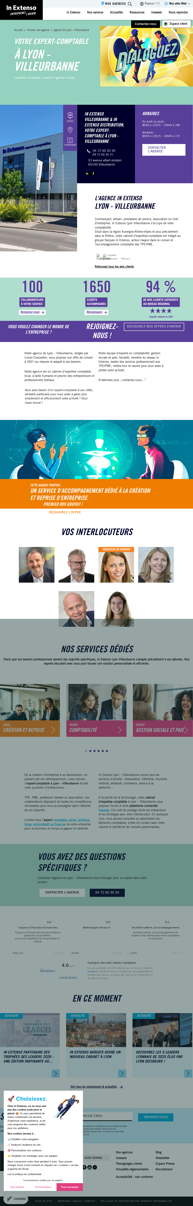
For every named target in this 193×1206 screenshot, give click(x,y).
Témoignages (94, 312)
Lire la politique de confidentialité (24, 1174)
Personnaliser (43, 1186)
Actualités (116, 12)
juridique (83, 820)
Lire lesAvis (68, 977)
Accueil (18, 30)
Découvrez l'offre (65, 512)
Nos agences (115, 3)
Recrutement (164, 1169)
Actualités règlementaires (132, 1169)
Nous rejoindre (178, 12)
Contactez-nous (145, 24)
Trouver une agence (38, 30)
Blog (159, 1152)
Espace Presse (165, 1163)
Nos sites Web (178, 3)
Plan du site (43, 1201)
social (72, 820)
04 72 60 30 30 (104, 150)
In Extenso (73, 12)
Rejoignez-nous (29, 312)
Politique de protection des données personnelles (136, 1201)
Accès (70, 121)
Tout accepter (70, 1186)
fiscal (28, 824)
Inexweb (156, 12)
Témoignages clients (129, 1163)
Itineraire (70, 145)
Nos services (95, 12)
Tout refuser (17, 1186)
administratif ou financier (49, 824)
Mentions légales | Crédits (76, 1201)
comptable (60, 820)
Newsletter (162, 1158)
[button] (86, 751)
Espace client (178, 23)
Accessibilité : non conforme (134, 1177)
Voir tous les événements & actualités (93, 1087)
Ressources (137, 12)
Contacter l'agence (157, 149)
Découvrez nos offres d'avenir (154, 326)
